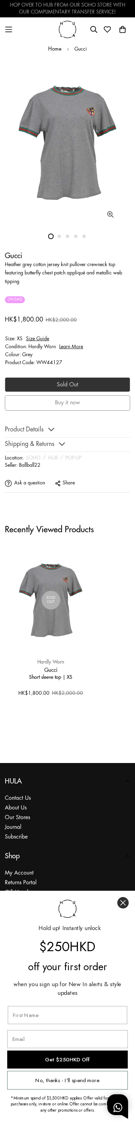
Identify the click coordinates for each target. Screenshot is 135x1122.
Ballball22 (29, 465)
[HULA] (67, 29)
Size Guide (37, 339)
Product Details (24, 430)
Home (55, 49)
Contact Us (18, 798)
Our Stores (17, 818)
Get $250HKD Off (67, 1059)
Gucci (50, 669)
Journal (13, 827)
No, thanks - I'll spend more (67, 1080)
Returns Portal (21, 883)
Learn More (71, 347)
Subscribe (16, 837)
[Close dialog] (123, 903)
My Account (19, 873)
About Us (16, 808)
